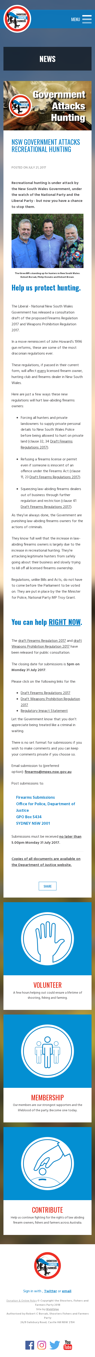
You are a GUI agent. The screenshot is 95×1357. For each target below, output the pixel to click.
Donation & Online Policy (21, 1301)
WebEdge (52, 1309)
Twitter (50, 1291)
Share (48, 886)
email (66, 1291)
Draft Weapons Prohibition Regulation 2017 (50, 702)
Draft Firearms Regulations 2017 (47, 445)
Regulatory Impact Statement (44, 711)
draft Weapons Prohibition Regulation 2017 (47, 644)
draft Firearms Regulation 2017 (42, 641)
